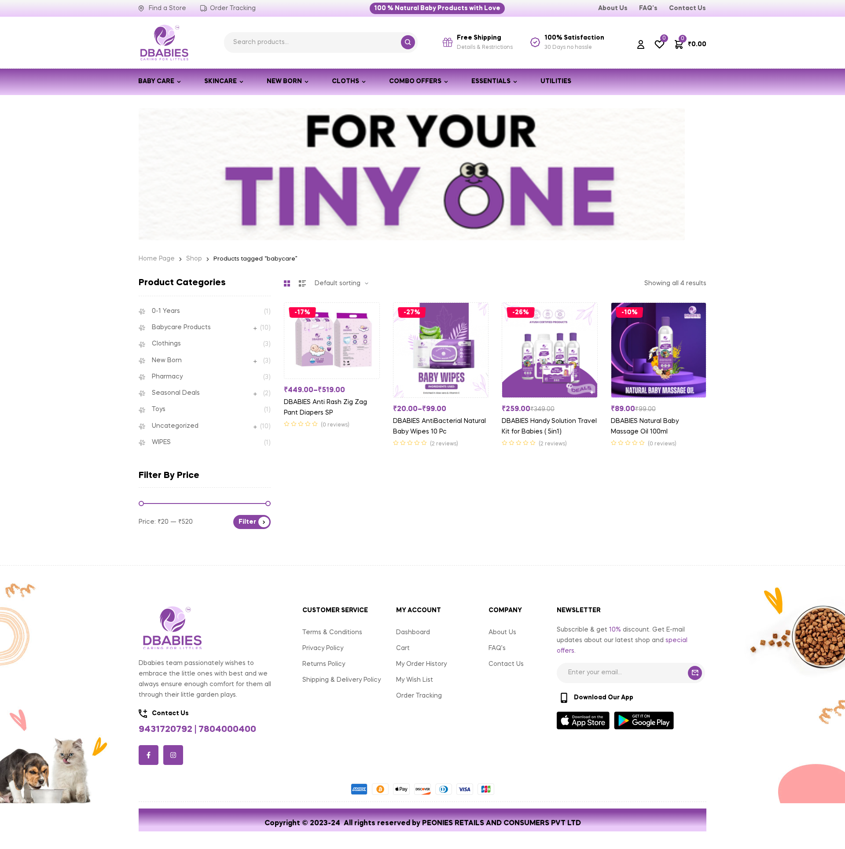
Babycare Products (181, 327)
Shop (194, 259)
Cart (403, 648)
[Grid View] (287, 283)
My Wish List (414, 680)
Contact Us (506, 664)
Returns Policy (323, 664)
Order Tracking (419, 696)
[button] (437, 8)
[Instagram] (173, 755)
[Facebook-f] (148, 755)
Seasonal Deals (176, 393)
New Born (167, 360)
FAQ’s (497, 648)
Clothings (166, 344)
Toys (158, 409)
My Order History (421, 664)
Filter (247, 522)
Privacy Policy (322, 648)
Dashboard (413, 632)
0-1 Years (166, 311)
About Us (502, 632)
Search (408, 42)
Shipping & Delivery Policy (341, 680)
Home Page (157, 259)
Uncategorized (175, 426)
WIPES (161, 442)
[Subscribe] (695, 673)
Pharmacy (167, 377)
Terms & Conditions (332, 632)
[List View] (302, 283)
